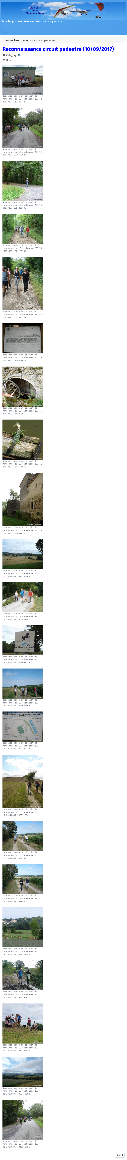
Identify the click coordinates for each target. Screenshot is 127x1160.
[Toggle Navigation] (4, 30)
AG (19, 55)
